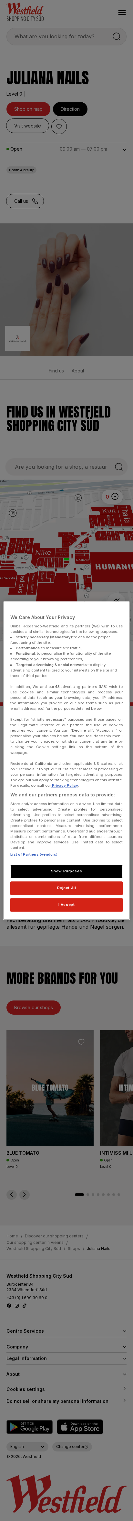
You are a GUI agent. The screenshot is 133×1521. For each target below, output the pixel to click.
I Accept (66, 904)
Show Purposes (66, 871)
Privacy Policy (64, 785)
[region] (66, 760)
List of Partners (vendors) (33, 854)
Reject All (66, 888)
